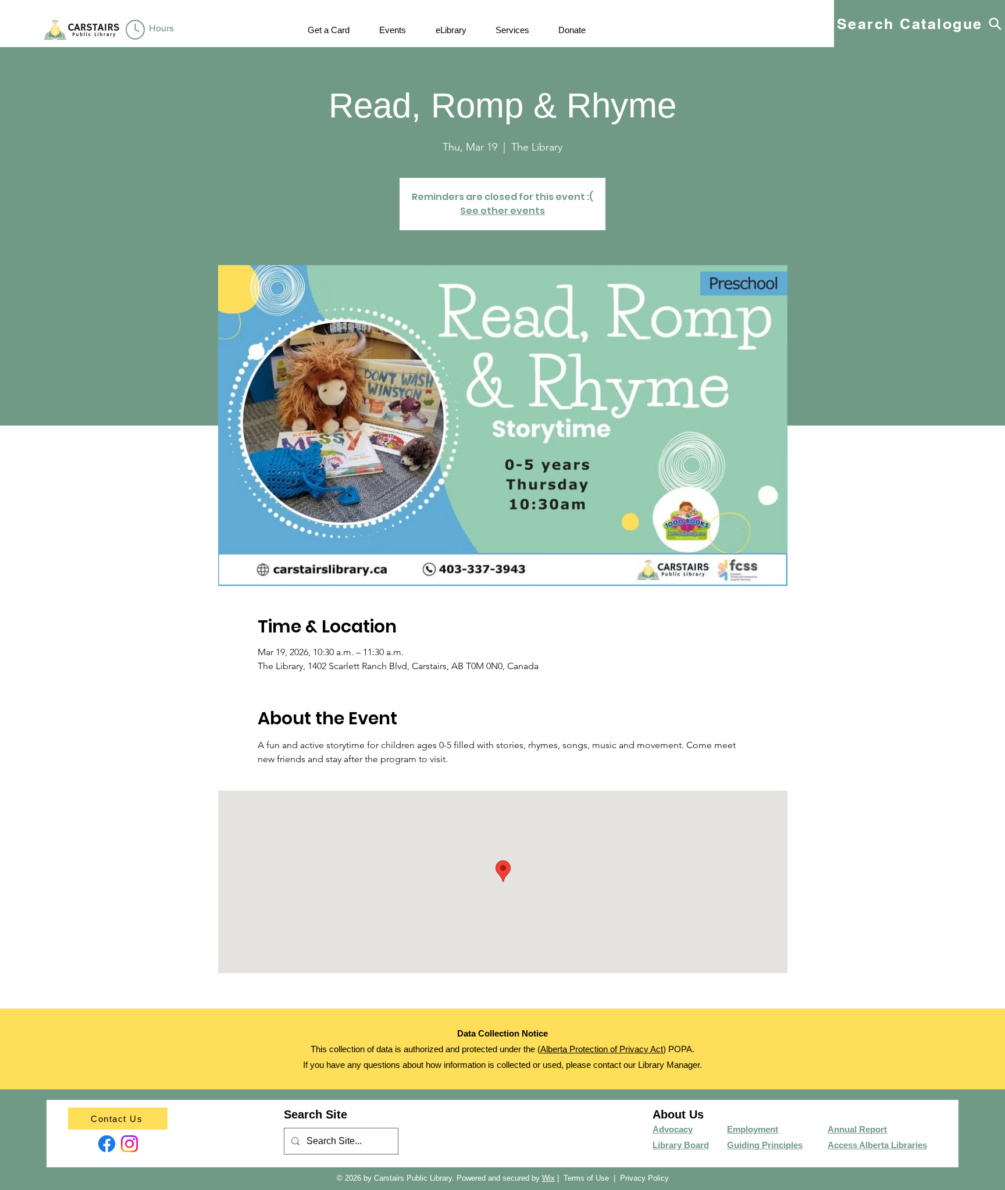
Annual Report (857, 1129)
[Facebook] (106, 1143)
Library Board (681, 1145)
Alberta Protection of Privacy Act (601, 1049)
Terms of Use (586, 1178)
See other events (502, 210)
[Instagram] (129, 1143)
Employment (752, 1129)
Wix (548, 1178)
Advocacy (673, 1129)
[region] (152, 30)
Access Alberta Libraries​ (877, 1145)
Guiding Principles (765, 1145)
